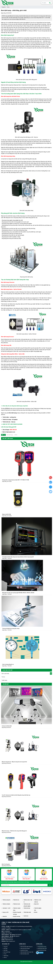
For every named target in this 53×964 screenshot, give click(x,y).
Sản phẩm (5, 950)
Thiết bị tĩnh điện (27, 908)
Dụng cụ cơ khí (5, 912)
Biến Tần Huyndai (6, 864)
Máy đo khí (36, 904)
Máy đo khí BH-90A (6, 514)
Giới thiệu (5, 948)
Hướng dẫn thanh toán (42, 948)
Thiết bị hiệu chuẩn (27, 912)
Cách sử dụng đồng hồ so (8, 664)
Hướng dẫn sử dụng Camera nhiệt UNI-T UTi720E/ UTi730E (15, 479)
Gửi (50, 885)
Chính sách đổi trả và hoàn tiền (26, 952)
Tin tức (8, 7)
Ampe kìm (5, 916)
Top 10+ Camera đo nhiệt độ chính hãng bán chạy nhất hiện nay (16, 795)
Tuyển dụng (4, 680)
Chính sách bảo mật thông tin (26, 946)
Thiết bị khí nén (16, 899)
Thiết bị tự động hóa (6, 899)
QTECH (15, 434)
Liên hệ (5, 957)
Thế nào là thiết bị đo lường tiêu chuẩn (10, 628)
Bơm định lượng (10, 434)
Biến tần (35, 912)
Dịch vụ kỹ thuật (5, 673)
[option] (15, 891)
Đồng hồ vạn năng (16, 916)
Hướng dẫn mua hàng (41, 946)
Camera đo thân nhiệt (7, 725)
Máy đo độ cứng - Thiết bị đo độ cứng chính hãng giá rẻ (14, 830)
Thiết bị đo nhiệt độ (6, 904)
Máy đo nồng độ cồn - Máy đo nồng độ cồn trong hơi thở (14, 761)
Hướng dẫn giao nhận (41, 950)
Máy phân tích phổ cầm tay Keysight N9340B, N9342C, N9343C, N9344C (18, 592)
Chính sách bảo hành (24, 953)
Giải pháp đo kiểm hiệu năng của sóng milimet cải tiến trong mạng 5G (18, 556)
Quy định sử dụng (24, 950)
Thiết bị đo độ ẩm (16, 904)
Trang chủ (4, 7)
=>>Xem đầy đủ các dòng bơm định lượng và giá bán (14, 406)
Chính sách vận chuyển (25, 948)
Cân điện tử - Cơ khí (6, 908)
